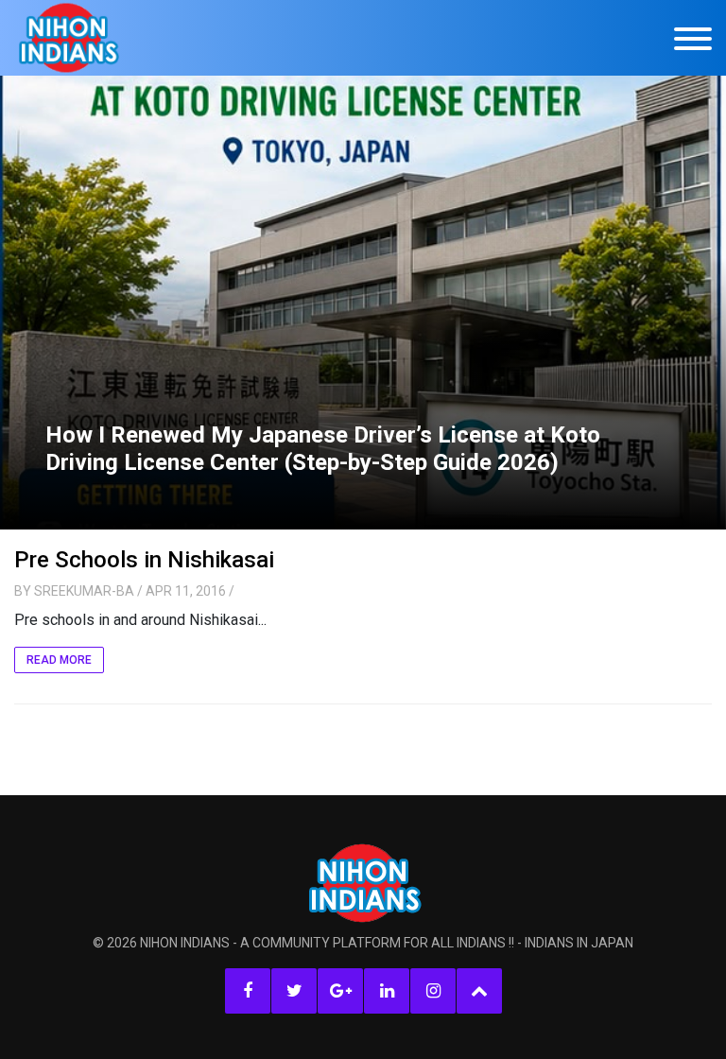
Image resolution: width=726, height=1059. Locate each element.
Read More (59, 660)
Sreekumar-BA (84, 591)
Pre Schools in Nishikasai (144, 560)
